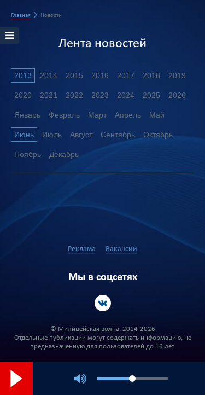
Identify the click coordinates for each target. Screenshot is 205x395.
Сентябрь (118, 134)
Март (97, 115)
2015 (74, 75)
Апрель (128, 115)
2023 (100, 95)
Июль (52, 134)
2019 (177, 75)
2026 (177, 95)
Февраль (64, 115)
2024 (125, 95)
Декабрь (64, 154)
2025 (151, 95)
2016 (100, 75)
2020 (23, 95)
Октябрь (158, 134)
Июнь (24, 134)
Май (157, 115)
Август (81, 134)
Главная (21, 16)
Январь (27, 115)
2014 (48, 75)
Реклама (82, 249)
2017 (125, 75)
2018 (151, 75)
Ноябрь (27, 154)
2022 (74, 95)
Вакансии (121, 249)
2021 (48, 95)
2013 (23, 75)
